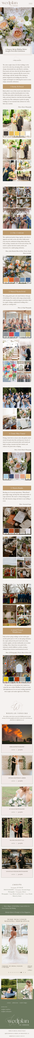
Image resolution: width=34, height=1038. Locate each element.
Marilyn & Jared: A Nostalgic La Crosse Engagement (17, 912)
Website (13, 750)
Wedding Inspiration (17, 60)
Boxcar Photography (17, 747)
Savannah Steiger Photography (17, 871)
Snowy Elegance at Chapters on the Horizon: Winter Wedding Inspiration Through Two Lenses (15, 967)
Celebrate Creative (20, 1036)
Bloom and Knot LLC (17, 840)
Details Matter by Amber (17, 778)
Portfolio (20, 750)
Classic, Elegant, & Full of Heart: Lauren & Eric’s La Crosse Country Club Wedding (15, 907)
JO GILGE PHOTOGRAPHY (17, 809)
